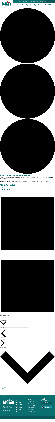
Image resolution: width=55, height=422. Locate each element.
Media (34, 1)
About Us (29, 399)
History (20, 1)
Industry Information (31, 405)
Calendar (17, 400)
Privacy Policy (30, 409)
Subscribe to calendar (3, 347)
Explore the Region (31, 403)
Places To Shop (33, 5)
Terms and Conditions (31, 411)
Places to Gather (48, 5)
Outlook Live (3, 390)
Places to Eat (40, 5)
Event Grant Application (32, 407)
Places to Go (17, 5)
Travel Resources (31, 401)
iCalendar (2, 388)
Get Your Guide (47, 407)
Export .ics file (3, 391)
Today (1, 319)
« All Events (2, 187)
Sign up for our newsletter (47, 177)
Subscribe (46, 402)
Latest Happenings (25, 1)
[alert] (27, 222)
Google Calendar (3, 387)
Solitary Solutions (30, 417)
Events (31, 1)
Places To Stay (25, 5)
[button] (51, 1)
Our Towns (15, 1)
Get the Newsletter (40, 1)
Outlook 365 (3, 389)
